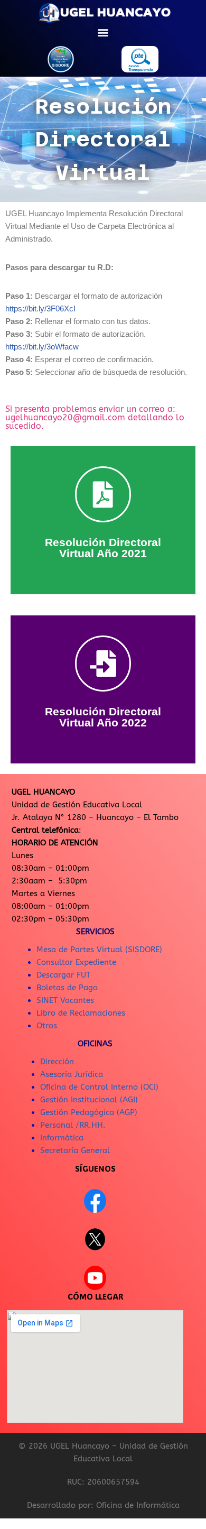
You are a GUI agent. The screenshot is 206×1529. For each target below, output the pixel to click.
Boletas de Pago (67, 987)
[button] (103, 32)
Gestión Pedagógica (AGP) (88, 1112)
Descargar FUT (63, 975)
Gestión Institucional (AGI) (89, 1099)
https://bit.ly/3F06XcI (40, 308)
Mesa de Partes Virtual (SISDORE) (99, 949)
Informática (61, 1138)
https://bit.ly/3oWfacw (42, 346)
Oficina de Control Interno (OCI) (99, 1087)
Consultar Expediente (76, 962)
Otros (46, 1025)
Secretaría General (75, 1150)
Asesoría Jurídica (71, 1074)
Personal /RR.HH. (73, 1125)
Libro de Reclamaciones (80, 1013)
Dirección (57, 1061)
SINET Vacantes (65, 1000)
